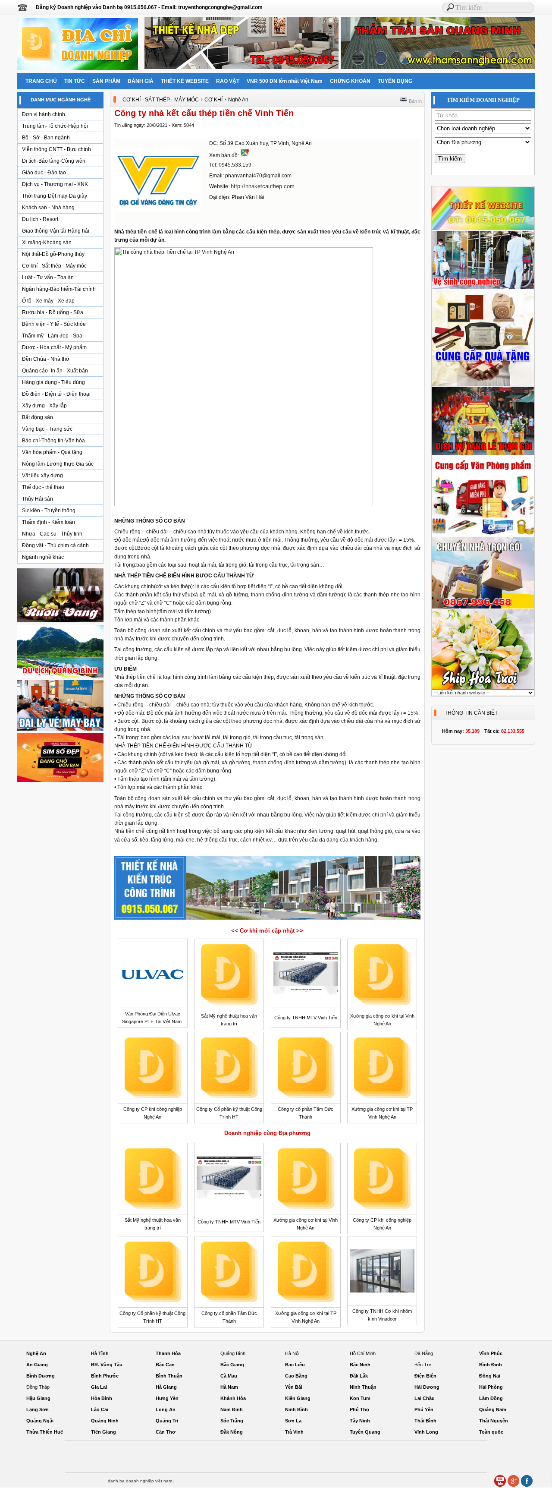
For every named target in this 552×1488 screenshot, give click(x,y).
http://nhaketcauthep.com (263, 186)
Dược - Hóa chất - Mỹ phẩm (54, 347)
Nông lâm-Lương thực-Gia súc (58, 464)
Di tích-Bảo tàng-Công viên (53, 161)
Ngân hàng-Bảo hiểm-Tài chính (59, 289)
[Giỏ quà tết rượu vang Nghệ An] (60, 622)
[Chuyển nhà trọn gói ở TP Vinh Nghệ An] (483, 607)
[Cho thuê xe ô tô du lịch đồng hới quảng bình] (60, 677)
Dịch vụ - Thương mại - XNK (55, 184)
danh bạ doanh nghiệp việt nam (140, 1481)
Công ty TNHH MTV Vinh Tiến (305, 1017)
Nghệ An (238, 100)
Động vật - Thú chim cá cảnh (55, 545)
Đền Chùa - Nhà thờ (45, 359)
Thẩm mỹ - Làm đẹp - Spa (52, 336)
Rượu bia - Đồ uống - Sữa (52, 312)
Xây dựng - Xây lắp (44, 406)
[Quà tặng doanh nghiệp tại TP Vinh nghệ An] (483, 384)
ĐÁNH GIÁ (141, 81)
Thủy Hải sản (37, 499)
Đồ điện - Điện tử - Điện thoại (56, 394)
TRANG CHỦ (41, 81)
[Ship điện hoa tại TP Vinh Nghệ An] (483, 687)
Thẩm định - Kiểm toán (48, 522)
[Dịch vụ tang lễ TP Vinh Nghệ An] (483, 454)
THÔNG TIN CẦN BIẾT (471, 713)
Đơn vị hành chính (43, 114)
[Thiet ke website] (483, 229)
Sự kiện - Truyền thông (48, 511)
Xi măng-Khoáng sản (47, 243)
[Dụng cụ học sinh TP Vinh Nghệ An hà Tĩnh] (483, 535)
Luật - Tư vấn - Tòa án (48, 277)
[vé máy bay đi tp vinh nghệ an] (60, 730)
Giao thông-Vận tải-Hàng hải (55, 231)
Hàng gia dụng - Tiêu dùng (53, 382)
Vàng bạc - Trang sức (47, 429)
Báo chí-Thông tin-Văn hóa (53, 441)
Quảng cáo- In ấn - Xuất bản (55, 371)
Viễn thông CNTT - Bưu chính (56, 149)
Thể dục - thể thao (43, 487)
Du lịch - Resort (40, 219)
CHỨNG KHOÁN (350, 81)
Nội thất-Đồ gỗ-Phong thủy (53, 254)
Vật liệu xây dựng (42, 476)
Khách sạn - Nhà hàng (48, 208)
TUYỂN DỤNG (395, 81)
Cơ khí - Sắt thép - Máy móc (54, 266)
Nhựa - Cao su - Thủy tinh (52, 534)
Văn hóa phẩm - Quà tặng (52, 452)
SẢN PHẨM (106, 81)
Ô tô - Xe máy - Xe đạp (48, 301)
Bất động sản (37, 417)
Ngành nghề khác (43, 557)
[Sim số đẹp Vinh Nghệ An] (60, 782)
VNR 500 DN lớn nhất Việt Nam (285, 81)
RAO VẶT (227, 81)
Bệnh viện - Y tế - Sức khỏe (54, 324)
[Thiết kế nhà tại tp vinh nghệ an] (267, 919)
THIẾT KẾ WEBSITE (185, 81)
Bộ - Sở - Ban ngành (46, 138)
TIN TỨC (74, 81)
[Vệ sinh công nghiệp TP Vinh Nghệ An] (483, 287)
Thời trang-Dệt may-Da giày (54, 196)
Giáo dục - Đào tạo (44, 173)
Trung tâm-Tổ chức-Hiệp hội (55, 126)
